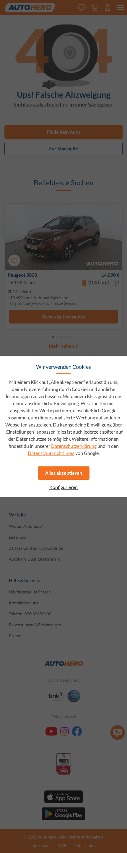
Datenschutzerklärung (74, 446)
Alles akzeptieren (63, 473)
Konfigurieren (63, 487)
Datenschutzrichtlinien (51, 453)
